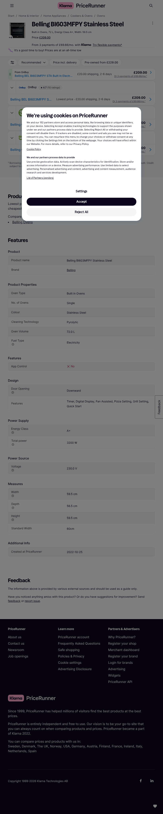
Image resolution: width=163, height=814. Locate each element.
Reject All (81, 212)
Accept (81, 202)
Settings (81, 191)
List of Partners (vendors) (40, 178)
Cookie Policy (34, 149)
